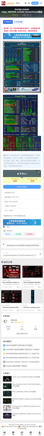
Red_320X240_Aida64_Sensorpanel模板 (11, 283)
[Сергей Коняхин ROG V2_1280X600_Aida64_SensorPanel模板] (11, 296)
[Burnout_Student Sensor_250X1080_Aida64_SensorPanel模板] (32, 296)
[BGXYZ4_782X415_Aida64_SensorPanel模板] (7, 401)
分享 (8, 234)
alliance (9, 231)
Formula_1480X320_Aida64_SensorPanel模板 (26, 414)
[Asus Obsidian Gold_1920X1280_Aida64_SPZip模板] (7, 386)
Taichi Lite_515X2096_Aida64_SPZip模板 (26, 377)
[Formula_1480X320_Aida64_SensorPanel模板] (7, 415)
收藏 (19, 234)
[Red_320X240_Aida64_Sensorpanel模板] (11, 272)
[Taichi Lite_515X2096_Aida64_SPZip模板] (7, 379)
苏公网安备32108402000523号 (29, 426)
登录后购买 (23, 187)
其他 (24, 15)
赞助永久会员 (33, 179)
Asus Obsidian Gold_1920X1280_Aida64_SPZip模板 (26, 385)
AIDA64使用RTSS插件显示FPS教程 (19, 345)
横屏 (9, 280)
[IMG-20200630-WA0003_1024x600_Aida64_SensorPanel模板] (32, 272)
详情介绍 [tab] (9, 22)
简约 (8, 227)
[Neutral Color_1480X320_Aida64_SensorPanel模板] (7, 408)
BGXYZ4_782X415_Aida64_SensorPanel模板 (26, 400)
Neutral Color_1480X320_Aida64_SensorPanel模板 (26, 407)
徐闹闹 (21, 424)
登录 (35, 3)
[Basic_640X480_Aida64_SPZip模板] (7, 393)
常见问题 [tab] (19, 22)
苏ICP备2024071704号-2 (11, 426)
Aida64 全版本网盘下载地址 (16, 366)
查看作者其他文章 (22, 333)
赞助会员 (16, 179)
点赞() (30, 234)
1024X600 (28, 280)
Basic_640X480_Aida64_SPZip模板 (24, 392)
